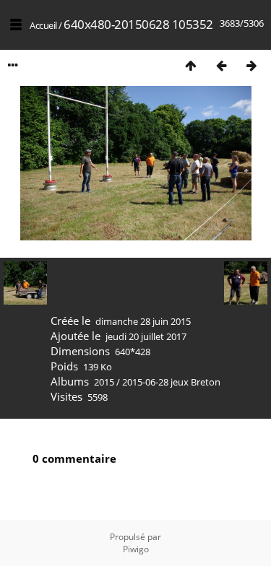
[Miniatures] (191, 65)
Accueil (43, 25)
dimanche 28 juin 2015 (143, 321)
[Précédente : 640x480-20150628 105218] (221, 65)
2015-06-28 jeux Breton (171, 381)
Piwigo (136, 549)
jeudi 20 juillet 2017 (146, 336)
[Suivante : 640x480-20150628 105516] (251, 65)
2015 (104, 381)
